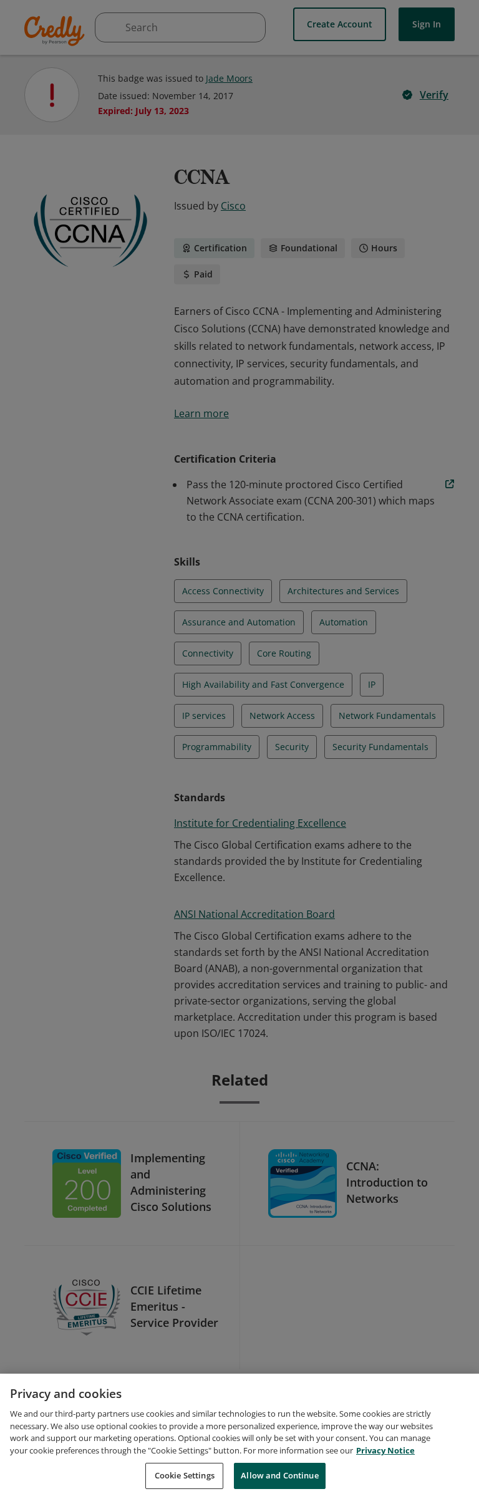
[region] (239, 1436)
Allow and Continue (279, 1475)
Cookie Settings (185, 1475)
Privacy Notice (385, 1450)
